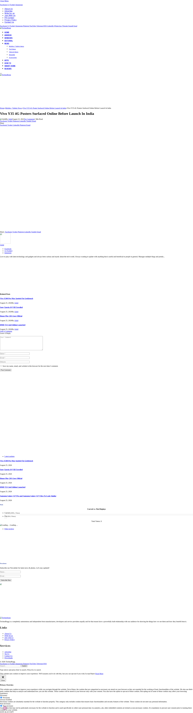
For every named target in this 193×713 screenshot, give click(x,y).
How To (7, 63)
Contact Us (9, 22)
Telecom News (13, 52)
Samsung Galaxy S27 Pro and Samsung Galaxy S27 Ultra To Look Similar (28, 496)
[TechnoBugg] (6, 28)
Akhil (10, 119)
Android (8, 35)
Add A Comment (6, 331)
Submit (24, 666)
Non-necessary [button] (5, 704)
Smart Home (9, 65)
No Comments (29, 119)
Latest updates (9, 456)
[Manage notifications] (5, 708)
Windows (8, 37)
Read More (99, 674)
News (6, 43)
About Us (8, 9)
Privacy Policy (10, 20)
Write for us (9, 13)
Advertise (8, 11)
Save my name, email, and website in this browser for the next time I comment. (30, 366)
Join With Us (9, 15)
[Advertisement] (67, 91)
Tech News (12, 49)
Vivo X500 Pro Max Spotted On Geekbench (16, 298)
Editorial (8, 40)
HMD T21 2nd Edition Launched (12, 325)
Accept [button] (87, 674)
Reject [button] (92, 674)
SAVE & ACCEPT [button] (7, 712)
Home (6, 32)
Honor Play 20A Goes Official (11, 316)
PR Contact (9, 18)
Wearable (12, 54)
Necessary (6, 698)
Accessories (13, 57)
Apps (6, 60)
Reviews (8, 68)
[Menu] (1, 73)
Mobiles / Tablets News (16, 46)
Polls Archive (9, 529)
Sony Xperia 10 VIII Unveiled (11, 307)
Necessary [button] (3, 695)
